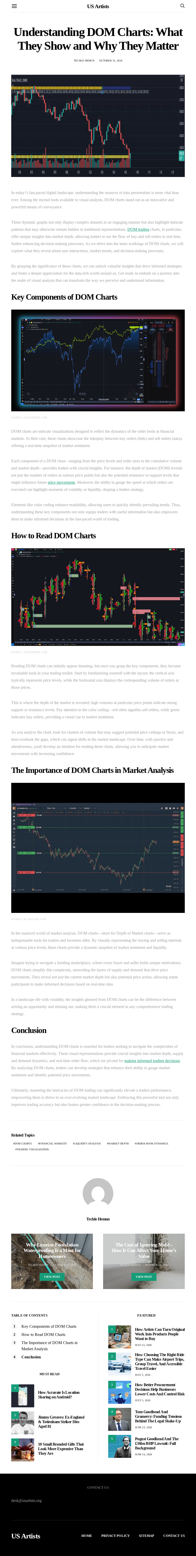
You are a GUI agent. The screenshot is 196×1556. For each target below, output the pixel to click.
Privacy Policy (115, 1536)
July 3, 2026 (142, 1400)
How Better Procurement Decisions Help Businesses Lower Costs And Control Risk (160, 1389)
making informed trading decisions (152, 1060)
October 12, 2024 (64, 1265)
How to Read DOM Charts (43, 1334)
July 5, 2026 (142, 1374)
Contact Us (174, 1536)
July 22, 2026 (143, 1345)
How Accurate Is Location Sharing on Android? (59, 1394)
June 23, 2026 (143, 1427)
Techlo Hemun (84, 60)
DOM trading (138, 229)
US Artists (98, 6)
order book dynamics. (152, 1143)
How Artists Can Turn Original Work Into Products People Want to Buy (160, 1334)
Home (86, 1536)
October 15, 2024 (110, 60)
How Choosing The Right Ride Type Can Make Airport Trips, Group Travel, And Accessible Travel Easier (159, 1362)
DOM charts (23, 1143)
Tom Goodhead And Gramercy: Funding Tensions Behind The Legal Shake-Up (158, 1416)
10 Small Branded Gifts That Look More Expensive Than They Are (61, 1449)
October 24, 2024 (156, 1265)
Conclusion (31, 1357)
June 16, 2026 (143, 1454)
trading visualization (33, 1149)
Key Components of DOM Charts (48, 1326)
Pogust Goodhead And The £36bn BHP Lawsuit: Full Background (156, 1443)
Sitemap (146, 1536)
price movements (61, 482)
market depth (118, 1143)
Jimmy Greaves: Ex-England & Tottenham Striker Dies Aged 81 (61, 1422)
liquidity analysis (88, 1143)
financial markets (53, 1143)
